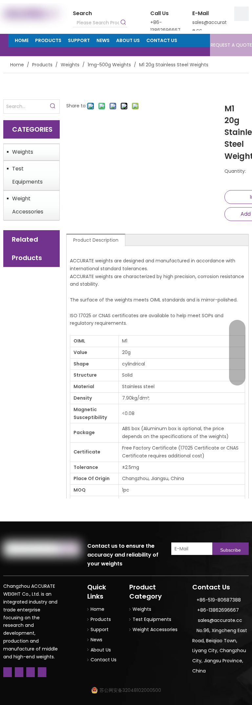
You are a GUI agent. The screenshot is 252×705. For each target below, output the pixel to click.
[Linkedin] (19, 672)
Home (97, 609)
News (96, 639)
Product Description (95, 240)
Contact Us (103, 659)
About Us (101, 650)
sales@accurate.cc (220, 620)
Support (100, 629)
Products (101, 619)
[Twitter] (30, 672)
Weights (22, 152)
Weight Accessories (27, 205)
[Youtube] (42, 672)
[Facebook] (7, 672)
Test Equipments (27, 175)
